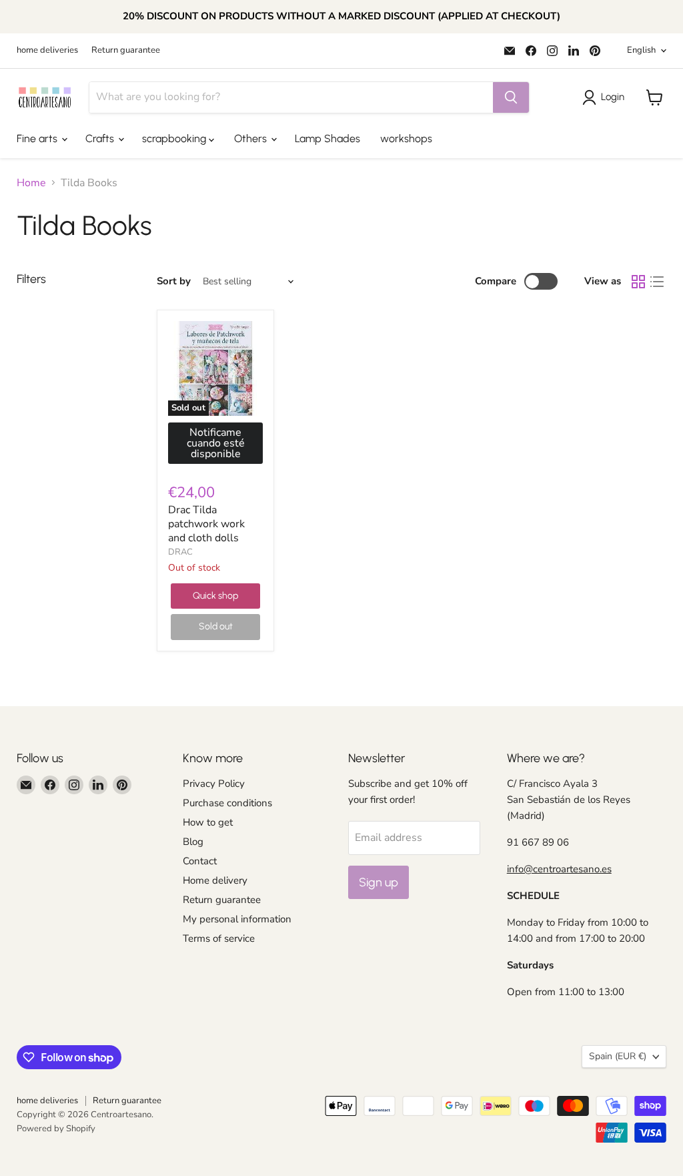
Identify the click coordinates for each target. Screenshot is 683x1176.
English (641, 50)
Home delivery (215, 880)
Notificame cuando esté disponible (216, 443)
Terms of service (219, 938)
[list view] (657, 281)
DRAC (180, 552)
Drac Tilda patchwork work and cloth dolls (206, 524)
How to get (208, 822)
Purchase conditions (227, 803)
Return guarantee (125, 50)
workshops (406, 138)
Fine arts (38, 138)
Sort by (174, 281)
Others (251, 138)
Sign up (378, 882)
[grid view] (638, 281)
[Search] (511, 97)
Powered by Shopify (56, 1129)
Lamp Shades (327, 138)
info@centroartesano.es (559, 869)
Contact (200, 861)
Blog (193, 841)
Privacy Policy (214, 783)
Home (31, 183)
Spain (617, 1056)
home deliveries (47, 50)
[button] (606, 97)
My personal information (237, 919)
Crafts (101, 138)
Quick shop (215, 595)
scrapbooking (175, 138)
